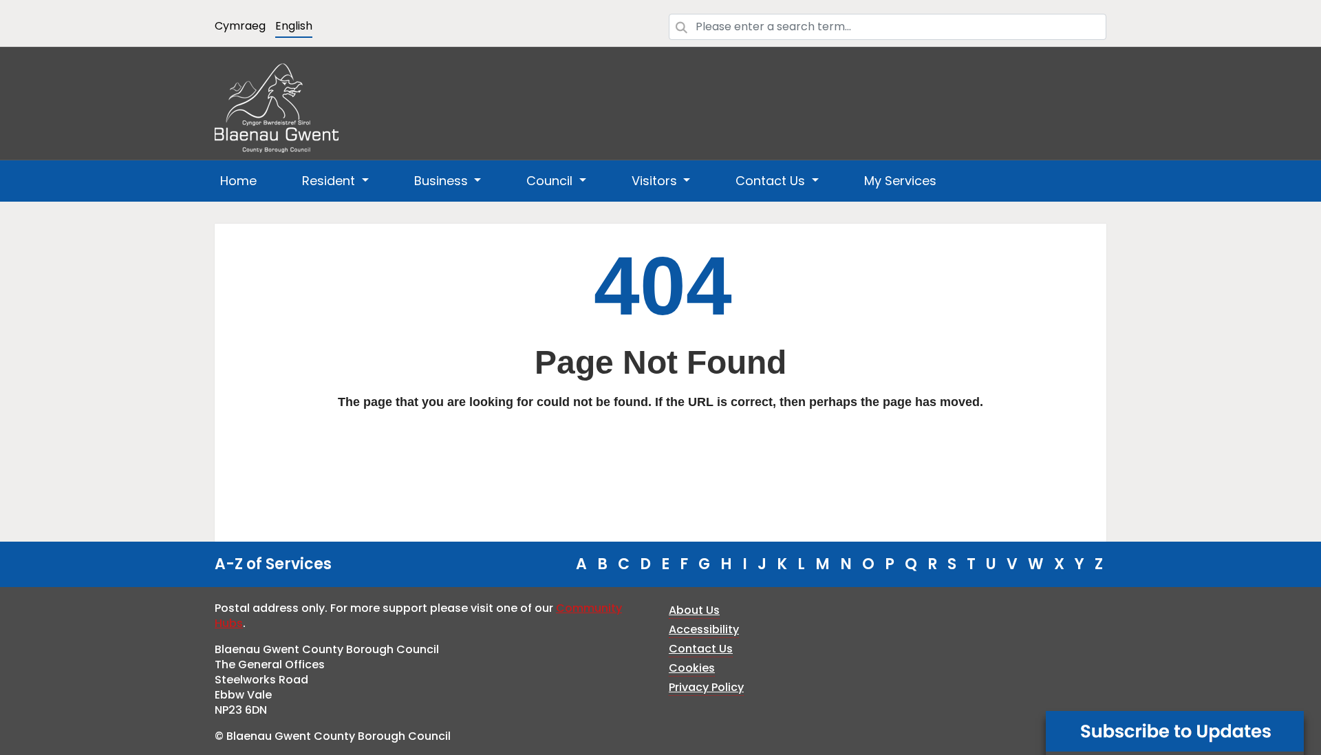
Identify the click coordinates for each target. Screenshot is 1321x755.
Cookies (692, 668)
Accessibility (704, 629)
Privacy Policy (706, 687)
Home (238, 180)
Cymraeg (240, 26)
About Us (694, 610)
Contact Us (701, 649)
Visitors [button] (656, 180)
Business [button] (442, 180)
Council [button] (551, 180)
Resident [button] (330, 180)
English (293, 26)
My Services (900, 180)
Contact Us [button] (771, 180)
